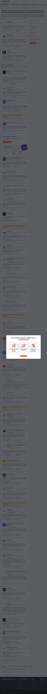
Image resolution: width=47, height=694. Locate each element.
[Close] (40, 336)
